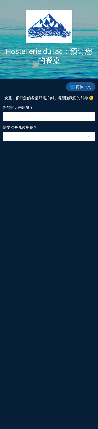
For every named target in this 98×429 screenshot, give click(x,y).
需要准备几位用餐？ (20, 127)
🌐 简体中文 (80, 87)
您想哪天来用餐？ (18, 107)
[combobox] (49, 136)
